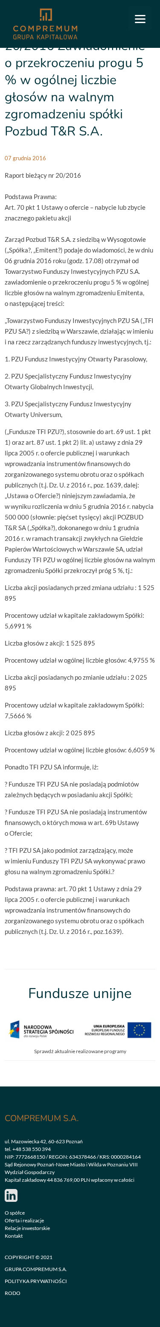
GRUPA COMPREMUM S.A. (36, 1269)
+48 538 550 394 (31, 1149)
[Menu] (140, 18)
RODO (12, 1293)
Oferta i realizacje (24, 1220)
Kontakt (14, 1236)
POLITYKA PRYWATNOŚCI (36, 1281)
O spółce (15, 1213)
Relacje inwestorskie (27, 1228)
